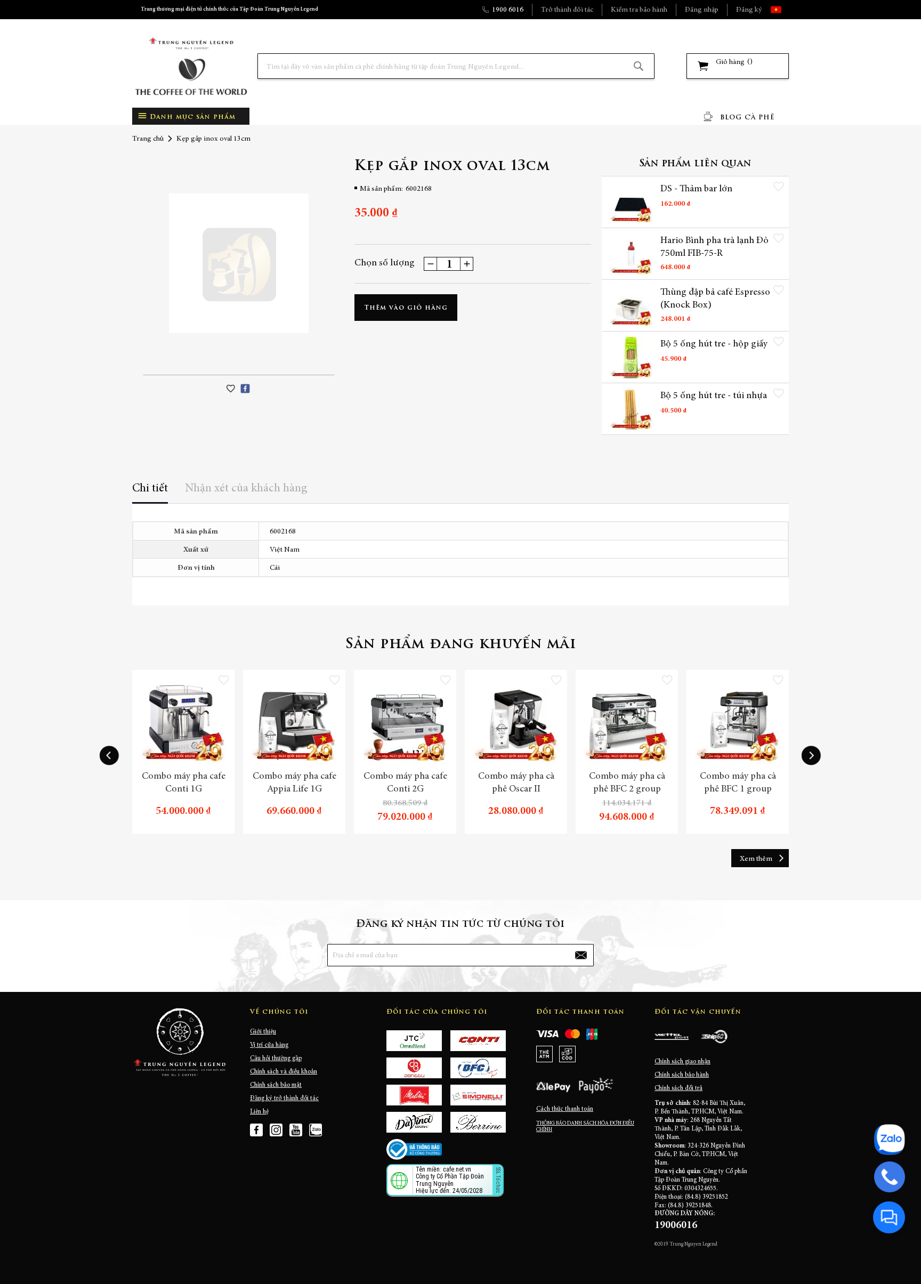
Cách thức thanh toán (564, 1109)
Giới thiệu (263, 1032)
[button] (785, 9)
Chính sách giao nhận (682, 1062)
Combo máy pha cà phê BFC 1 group (738, 783)
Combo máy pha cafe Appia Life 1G (294, 783)
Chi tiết (150, 489)
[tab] (150, 492)
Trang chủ (148, 139)
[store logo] (190, 66)
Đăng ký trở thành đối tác (284, 1098)
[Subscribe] (581, 955)
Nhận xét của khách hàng (246, 489)
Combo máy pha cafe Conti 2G (405, 783)
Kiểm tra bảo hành (639, 10)
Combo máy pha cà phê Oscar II (516, 783)
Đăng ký (749, 10)
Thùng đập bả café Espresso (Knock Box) (715, 299)
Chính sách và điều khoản (283, 1072)
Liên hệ (259, 1112)
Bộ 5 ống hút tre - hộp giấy (714, 344)
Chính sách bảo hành (682, 1075)
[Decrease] (430, 263)
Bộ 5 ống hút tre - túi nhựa (713, 396)
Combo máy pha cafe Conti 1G (183, 783)
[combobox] (456, 66)
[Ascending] (466, 263)
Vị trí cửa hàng (269, 1045)
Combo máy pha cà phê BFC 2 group (627, 783)
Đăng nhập (701, 10)
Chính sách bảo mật (276, 1085)
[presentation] (109, 756)
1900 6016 (507, 10)
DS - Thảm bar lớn (696, 189)
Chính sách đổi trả (678, 1088)
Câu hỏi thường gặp (276, 1058)
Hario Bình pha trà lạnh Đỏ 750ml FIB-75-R (714, 247)
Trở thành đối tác (567, 10)
